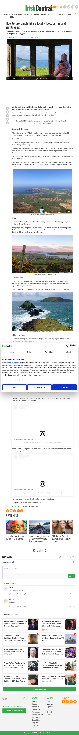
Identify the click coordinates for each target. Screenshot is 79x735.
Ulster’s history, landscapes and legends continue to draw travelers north (39, 539)
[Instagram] (72, 7)
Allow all (64, 387)
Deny (14, 387)
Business (50, 704)
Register (35, 723)
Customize (38, 387)
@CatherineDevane (26, 37)
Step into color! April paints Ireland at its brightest (16, 537)
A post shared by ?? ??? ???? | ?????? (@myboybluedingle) (42, 442)
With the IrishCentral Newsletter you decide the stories (61, 539)
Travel (49, 712)
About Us (35, 706)
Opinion (50, 706)
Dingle (22, 506)
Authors (35, 701)
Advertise (36, 712)
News (49, 701)
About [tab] (68, 352)
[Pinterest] (76, 7)
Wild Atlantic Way (31, 506)
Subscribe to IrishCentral (42, 123)
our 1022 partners (15, 362)
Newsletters (55, 7)
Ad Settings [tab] (49, 352)
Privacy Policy (37, 715)
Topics (34, 704)
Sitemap (35, 725)
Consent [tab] (10, 352)
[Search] (75, 14)
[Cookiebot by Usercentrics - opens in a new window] (68, 346)
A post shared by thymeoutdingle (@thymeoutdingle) (42, 392)
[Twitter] (68, 7)
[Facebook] (65, 7)
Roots (49, 715)
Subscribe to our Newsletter (14, 710)
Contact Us (36, 709)
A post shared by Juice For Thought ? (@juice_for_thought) (42, 493)
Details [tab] (29, 352)
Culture (50, 709)
